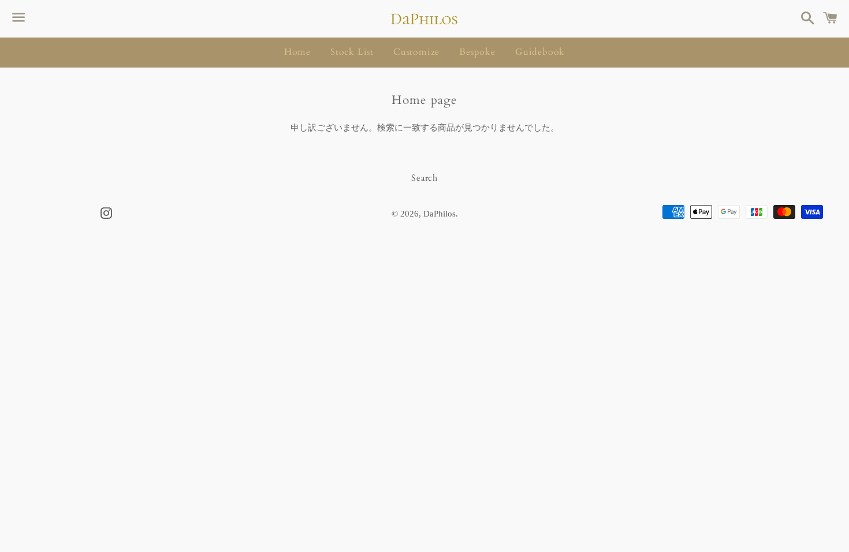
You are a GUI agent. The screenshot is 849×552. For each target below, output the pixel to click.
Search (424, 178)
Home (297, 52)
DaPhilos (439, 213)
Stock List (352, 52)
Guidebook (540, 52)
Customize (416, 52)
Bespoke (477, 52)
